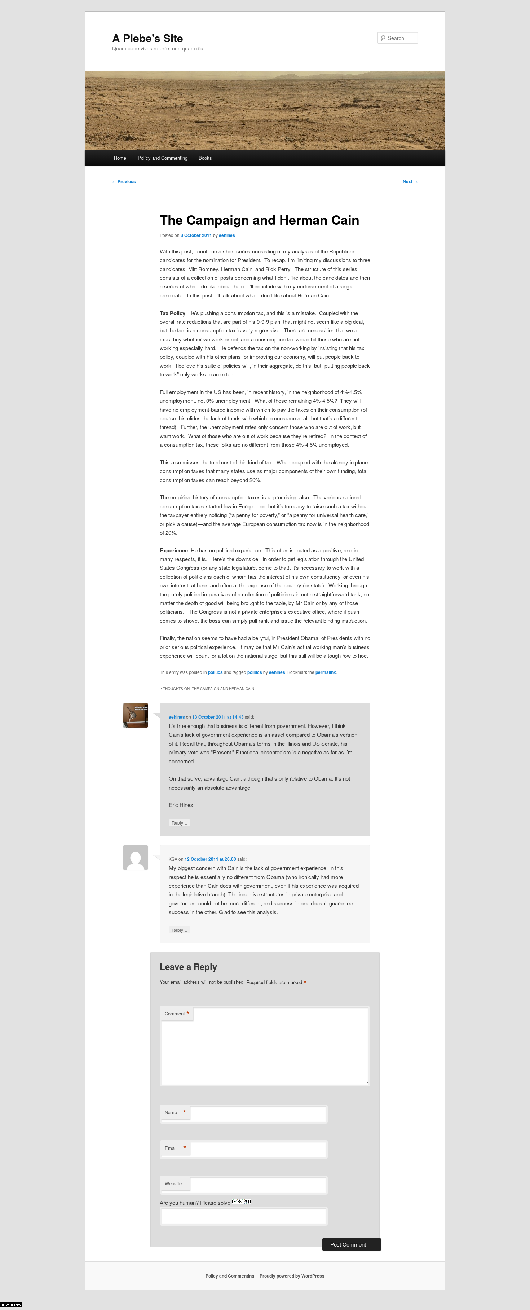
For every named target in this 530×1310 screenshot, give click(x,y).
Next (410, 181)
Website (173, 1183)
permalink (325, 672)
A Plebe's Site (147, 37)
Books (205, 157)
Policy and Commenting (162, 157)
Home (120, 157)
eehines (227, 235)
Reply (179, 822)
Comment (177, 1013)
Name (175, 1112)
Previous (124, 181)
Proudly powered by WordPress (292, 1275)
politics (215, 672)
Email (175, 1148)
